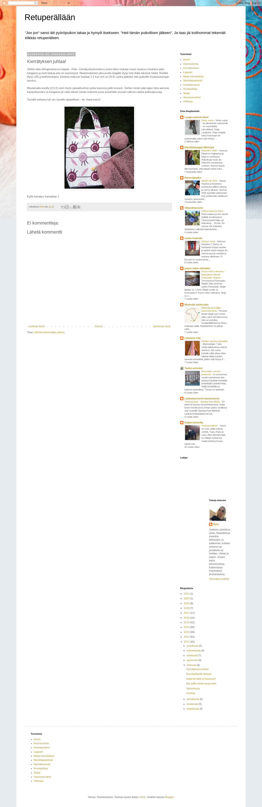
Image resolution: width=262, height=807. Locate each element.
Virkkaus (188, 101)
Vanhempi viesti (162, 326)
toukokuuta (193, 708)
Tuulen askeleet (193, 368)
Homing (190, 693)
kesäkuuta (193, 704)
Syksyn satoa (208, 241)
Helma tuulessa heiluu (212, 211)
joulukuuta (193, 645)
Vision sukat (207, 120)
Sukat (186, 93)
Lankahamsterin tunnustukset (201, 398)
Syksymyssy (193, 688)
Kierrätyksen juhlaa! (197, 669)
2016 (187, 617)
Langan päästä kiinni (196, 117)
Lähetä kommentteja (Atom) (49, 332)
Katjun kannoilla (193, 422)
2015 (187, 622)
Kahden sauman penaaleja (214, 341)
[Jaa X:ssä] (71, 207)
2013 (187, 632)
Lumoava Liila (192, 338)
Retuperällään (50, 17)
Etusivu (99, 326)
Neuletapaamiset (192, 80)
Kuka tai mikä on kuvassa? (201, 678)
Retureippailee (192, 177)
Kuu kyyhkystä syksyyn (199, 673)
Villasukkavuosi (193, 207)
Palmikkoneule (191, 84)
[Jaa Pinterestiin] (79, 207)
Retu (216, 524)
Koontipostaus (191, 68)
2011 (187, 641)
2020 (187, 598)
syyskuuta (192, 660)
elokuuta (192, 665)
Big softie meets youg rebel (201, 683)
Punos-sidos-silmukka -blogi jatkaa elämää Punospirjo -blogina (213, 274)
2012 (187, 636)
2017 (187, 612)
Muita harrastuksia (193, 76)
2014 (187, 627)
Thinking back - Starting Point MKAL (202, 401)
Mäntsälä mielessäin (196, 304)
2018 (187, 608)
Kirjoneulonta (190, 64)
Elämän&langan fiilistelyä (199, 147)
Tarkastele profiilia (219, 579)
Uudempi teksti (36, 326)
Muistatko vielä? (209, 150)
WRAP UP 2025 (209, 181)
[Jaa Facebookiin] (75, 207)
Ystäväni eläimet (209, 425)
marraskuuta (194, 650)
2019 (187, 603)
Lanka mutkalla (193, 238)
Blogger (169, 797)
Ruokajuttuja (190, 89)
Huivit (186, 59)
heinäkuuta (193, 699)
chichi (142, 797)
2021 (187, 593)
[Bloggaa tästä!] (67, 207)
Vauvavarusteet (191, 97)
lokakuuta (192, 655)
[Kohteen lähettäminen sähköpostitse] (63, 207)
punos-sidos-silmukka (197, 268)
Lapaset (187, 72)
